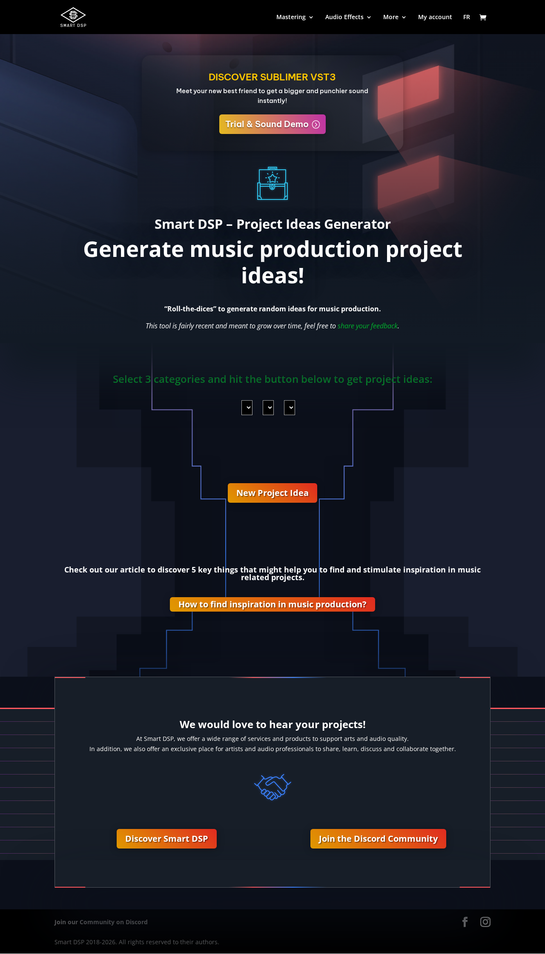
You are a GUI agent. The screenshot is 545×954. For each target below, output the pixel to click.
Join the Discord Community (378, 838)
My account (435, 17)
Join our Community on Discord (101, 922)
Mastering (291, 17)
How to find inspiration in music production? (272, 604)
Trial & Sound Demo (267, 124)
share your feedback (368, 325)
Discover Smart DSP (166, 838)
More (391, 17)
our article (125, 569)
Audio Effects (344, 17)
